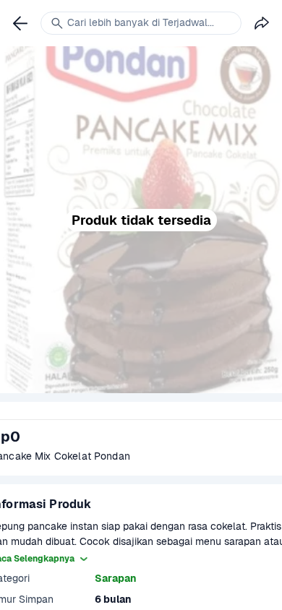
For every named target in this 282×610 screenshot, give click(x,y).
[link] (20, 23)
